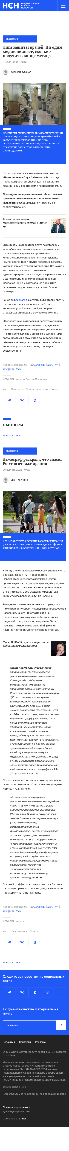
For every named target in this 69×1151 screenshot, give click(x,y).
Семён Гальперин (37, 389)
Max (18, 369)
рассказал (20, 300)
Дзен (50, 364)
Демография (19, 931)
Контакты (25, 1042)
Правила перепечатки (16, 1107)
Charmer (21, 1118)
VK (56, 364)
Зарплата (17, 389)
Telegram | (9, 369)
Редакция (9, 1042)
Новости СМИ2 (12, 435)
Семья (34, 931)
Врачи (54, 389)
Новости (39, 364)
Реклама (40, 1042)
